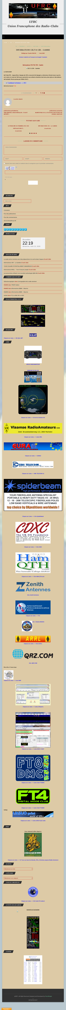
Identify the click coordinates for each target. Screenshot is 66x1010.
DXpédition (22, 46)
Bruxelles (26, 240)
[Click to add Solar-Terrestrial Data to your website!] (33, 306)
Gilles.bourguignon (9, 281)
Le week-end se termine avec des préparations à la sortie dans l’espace (24, 259)
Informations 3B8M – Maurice (19, 288)
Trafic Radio (35, 46)
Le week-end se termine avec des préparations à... (18, 127)
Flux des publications (10, 213)
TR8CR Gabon (15, 285)
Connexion (7, 210)
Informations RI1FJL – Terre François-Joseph (16, 269)
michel (6, 295)
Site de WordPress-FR (10, 220)
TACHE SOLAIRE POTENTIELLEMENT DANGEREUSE (18, 266)
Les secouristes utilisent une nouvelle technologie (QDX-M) (20, 273)
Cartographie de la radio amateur (27, 281)
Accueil (5, 42)
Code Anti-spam (8, 177)
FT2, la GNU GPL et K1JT (17, 295)
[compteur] (15, 229)
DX (11, 42)
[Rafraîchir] (16, 167)
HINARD (6, 292)
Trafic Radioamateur (45, 46)
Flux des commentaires (10, 217)
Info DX (29, 46)
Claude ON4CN (32, 53)
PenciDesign (48, 996)
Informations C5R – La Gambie (47, 126)
